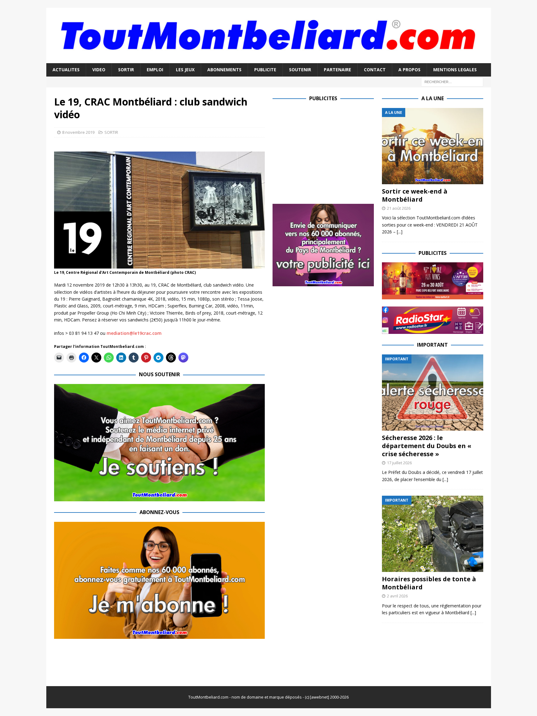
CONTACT (375, 70)
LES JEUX (185, 70)
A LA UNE (432, 98)
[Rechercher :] (452, 81)
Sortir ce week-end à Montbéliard (415, 195)
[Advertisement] (325, 151)
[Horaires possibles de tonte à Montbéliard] (432, 534)
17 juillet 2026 (399, 463)
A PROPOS (409, 70)
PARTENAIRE (337, 70)
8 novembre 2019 (78, 132)
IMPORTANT (432, 344)
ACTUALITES (66, 70)
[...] (399, 232)
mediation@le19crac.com (134, 333)
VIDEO (98, 70)
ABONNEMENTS (224, 70)
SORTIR (126, 70)
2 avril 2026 (397, 596)
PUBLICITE (265, 70)
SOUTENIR (300, 70)
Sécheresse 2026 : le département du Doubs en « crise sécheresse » (426, 445)
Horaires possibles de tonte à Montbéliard (429, 583)
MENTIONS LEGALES (455, 70)
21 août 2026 (399, 208)
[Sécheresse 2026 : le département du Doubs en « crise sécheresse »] (432, 392)
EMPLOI (155, 70)
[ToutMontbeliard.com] (268, 60)
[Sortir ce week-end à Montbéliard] (432, 146)
